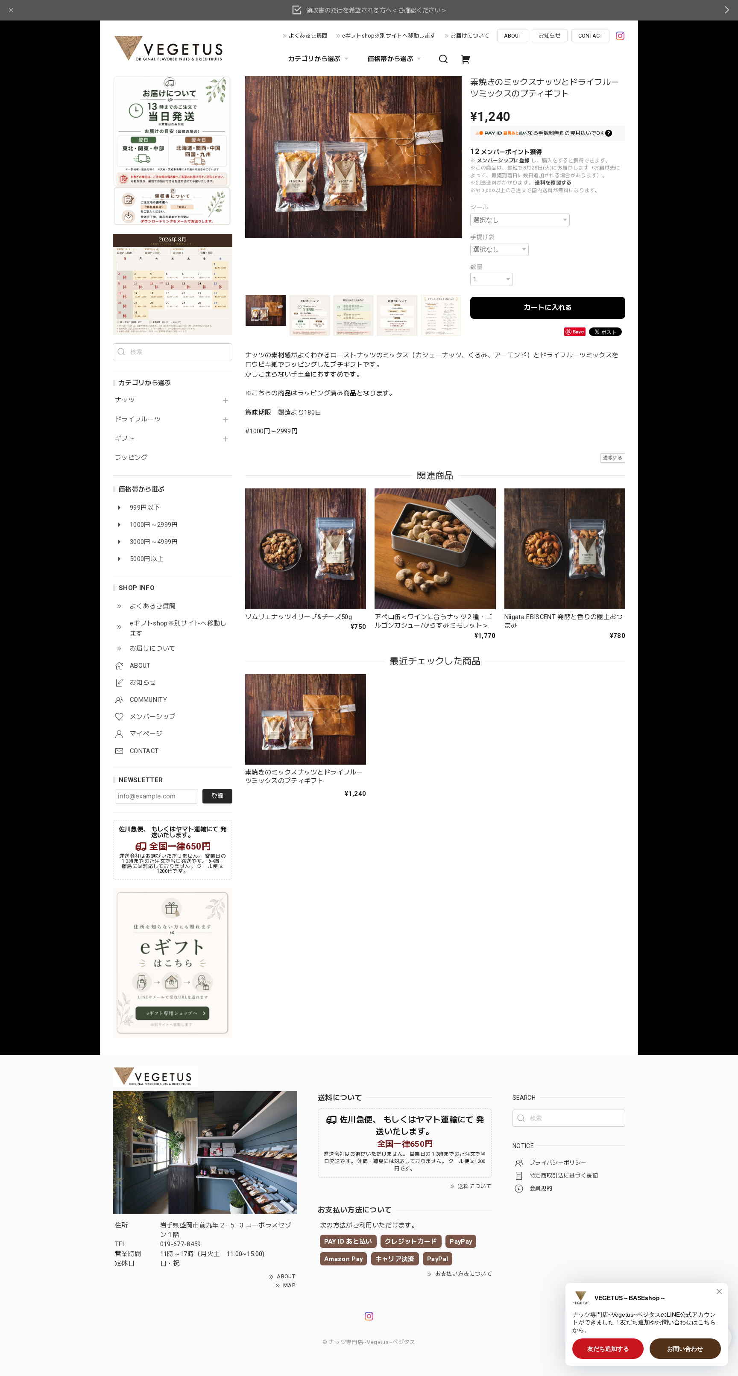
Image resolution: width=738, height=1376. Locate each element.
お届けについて (470, 35)
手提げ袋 (482, 237)
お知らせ (550, 35)
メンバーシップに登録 (503, 161)
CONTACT (590, 35)
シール (479, 207)
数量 (476, 266)
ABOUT (512, 35)
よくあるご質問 (308, 35)
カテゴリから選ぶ (314, 59)
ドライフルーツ (138, 419)
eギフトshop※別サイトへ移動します (389, 35)
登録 (217, 795)
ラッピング (131, 458)
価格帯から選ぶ (390, 59)
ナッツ (125, 400)
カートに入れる (548, 308)
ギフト (125, 438)
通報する (612, 458)
